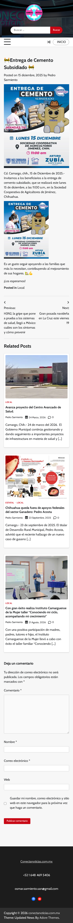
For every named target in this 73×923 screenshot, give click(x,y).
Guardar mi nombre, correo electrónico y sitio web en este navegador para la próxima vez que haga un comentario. (39, 802)
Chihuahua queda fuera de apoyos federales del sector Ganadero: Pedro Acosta (34, 510)
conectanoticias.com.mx (44, 913)
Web (7, 779)
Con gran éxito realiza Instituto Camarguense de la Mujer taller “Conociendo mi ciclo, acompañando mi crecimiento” (35, 612)
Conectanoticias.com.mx (36, 861)
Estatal (9, 503)
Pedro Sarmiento (14, 417)
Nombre (10, 742)
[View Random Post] (49, 42)
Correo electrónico (17, 761)
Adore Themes (49, 918)
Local (21, 288)
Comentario (13, 690)
